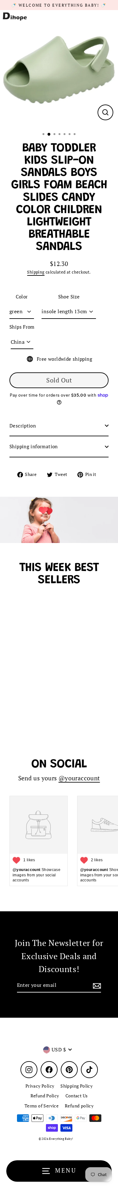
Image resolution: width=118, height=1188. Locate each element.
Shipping (35, 272)
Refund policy (79, 1106)
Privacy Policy (39, 1086)
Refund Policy (45, 1096)
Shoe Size (69, 296)
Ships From (22, 327)
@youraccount (79, 778)
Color (22, 296)
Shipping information (33, 446)
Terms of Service (42, 1106)
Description (22, 425)
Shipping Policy (76, 1086)
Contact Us (76, 1096)
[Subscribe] (96, 986)
